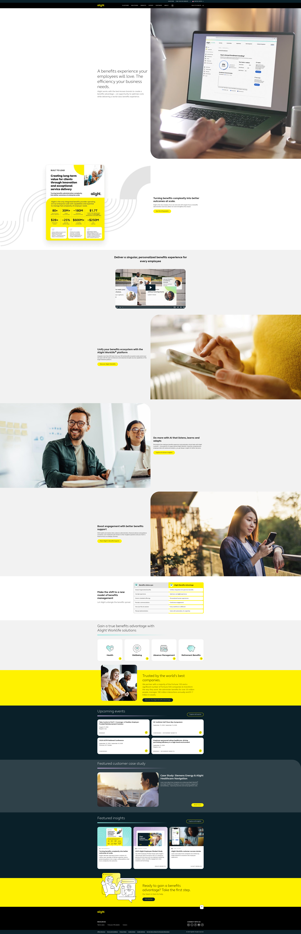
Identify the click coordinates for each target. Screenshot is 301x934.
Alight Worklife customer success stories (186, 851)
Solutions (134, 5)
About (166, 5)
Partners (159, 5)
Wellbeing (137, 655)
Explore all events (195, 714)
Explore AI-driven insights (164, 452)
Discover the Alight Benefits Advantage (157, 700)
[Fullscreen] (184, 307)
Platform (125, 5)
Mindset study (142, 848)
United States (198, 1)
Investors (171, 1)
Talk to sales (100, 925)
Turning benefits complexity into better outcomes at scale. (113, 852)
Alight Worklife (196, 866)
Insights (143, 5)
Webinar (102, 733)
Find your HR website (182, 1)
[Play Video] (117, 307)
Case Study (177, 848)
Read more (197, 805)
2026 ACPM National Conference (111, 740)
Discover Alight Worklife (107, 364)
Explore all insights (195, 821)
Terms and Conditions (112, 932)
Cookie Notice (131, 932)
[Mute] (177, 307)
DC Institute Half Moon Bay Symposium (167, 722)
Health (110, 655)
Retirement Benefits (191, 655)
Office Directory (101, 932)
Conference (157, 733)
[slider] (147, 307)
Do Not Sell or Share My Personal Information (158, 932)
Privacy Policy (123, 932)
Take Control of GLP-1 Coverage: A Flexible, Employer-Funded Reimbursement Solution (119, 723)
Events (151, 5)
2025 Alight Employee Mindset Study (148, 851)
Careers (125, 925)
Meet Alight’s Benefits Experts (109, 541)
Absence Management (164, 655)
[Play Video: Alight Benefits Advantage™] (150, 287)
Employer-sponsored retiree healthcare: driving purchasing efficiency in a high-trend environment (171, 741)
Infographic (105, 848)
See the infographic (162, 211)
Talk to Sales (196, 5)
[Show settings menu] (180, 307)
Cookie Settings (141, 932)
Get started (148, 899)
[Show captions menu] (174, 307)
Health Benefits (160, 866)
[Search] (172, 5)
